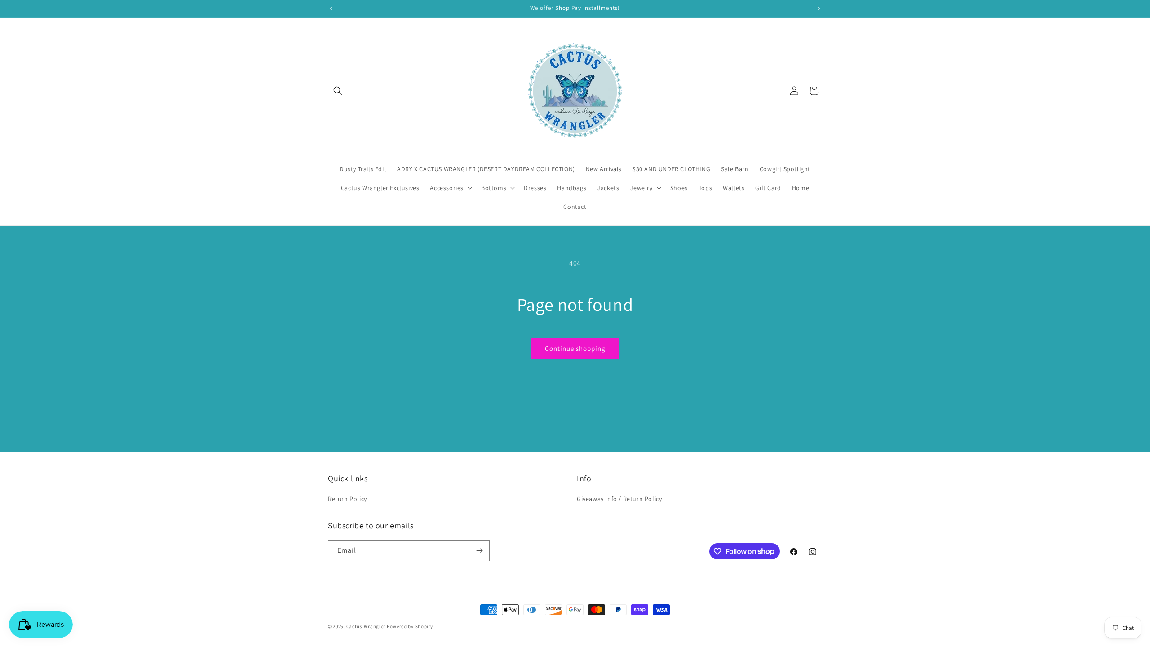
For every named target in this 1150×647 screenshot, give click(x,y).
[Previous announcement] (331, 8)
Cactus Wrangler (366, 626)
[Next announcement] (819, 8)
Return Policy (347, 499)
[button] (338, 91)
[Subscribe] (479, 550)
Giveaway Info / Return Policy (619, 499)
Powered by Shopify (410, 626)
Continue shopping (575, 348)
